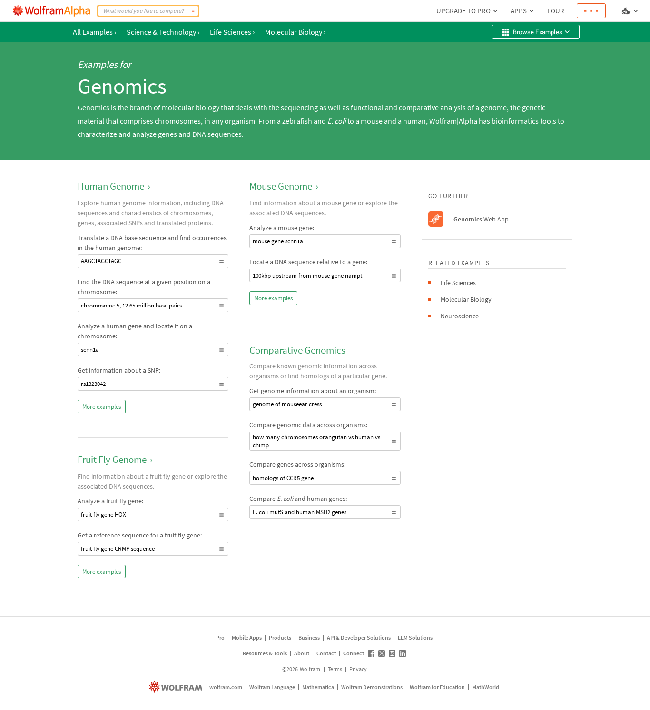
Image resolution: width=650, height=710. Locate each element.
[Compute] (193, 11)
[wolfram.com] (177, 687)
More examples (101, 407)
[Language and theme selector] (631, 11)
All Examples (94, 32)
